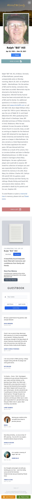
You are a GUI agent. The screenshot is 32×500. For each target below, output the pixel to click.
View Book (8, 254)
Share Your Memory (10, 280)
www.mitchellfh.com (17, 105)
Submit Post (16, 308)
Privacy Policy (11, 492)
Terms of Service (20, 492)
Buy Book (17, 254)
